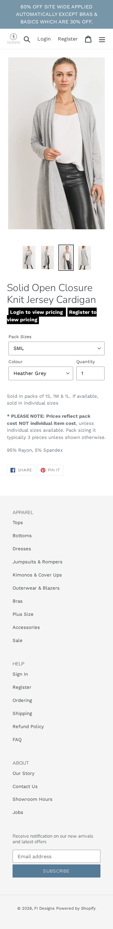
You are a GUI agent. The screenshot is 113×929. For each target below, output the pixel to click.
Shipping (22, 713)
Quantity (85, 361)
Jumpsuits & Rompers (37, 562)
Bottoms (22, 535)
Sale (18, 640)
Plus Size (23, 614)
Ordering (22, 700)
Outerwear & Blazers (36, 588)
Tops (18, 522)
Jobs (18, 812)
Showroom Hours (32, 799)
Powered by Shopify (76, 908)
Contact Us (25, 786)
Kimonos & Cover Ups (38, 575)
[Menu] (102, 39)
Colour (15, 361)
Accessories (26, 627)
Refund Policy (28, 726)
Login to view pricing (37, 312)
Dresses (22, 549)
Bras (18, 601)
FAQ (17, 739)
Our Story (24, 773)
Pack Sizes (19, 336)
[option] (29, 257)
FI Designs (44, 908)
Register (22, 687)
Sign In (20, 674)
